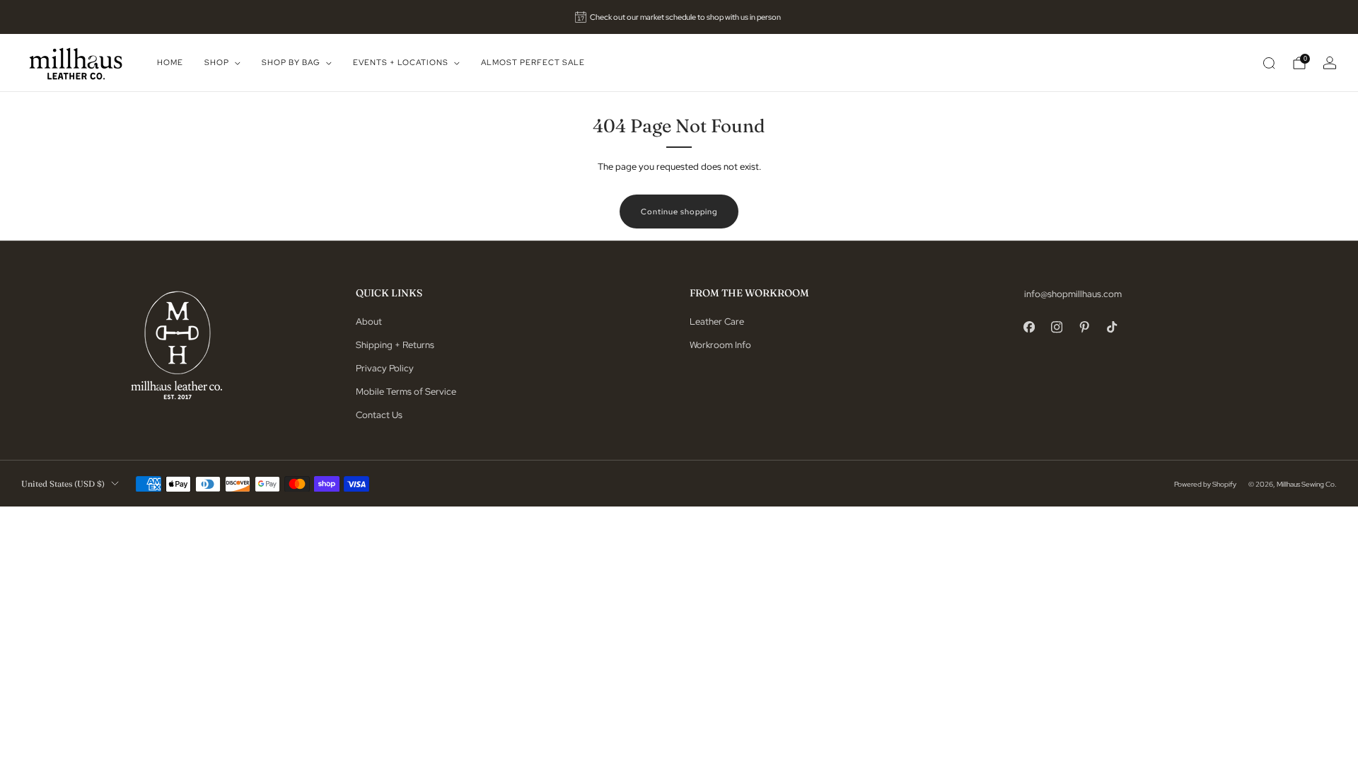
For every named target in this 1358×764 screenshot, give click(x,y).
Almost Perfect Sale (533, 62)
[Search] (1269, 63)
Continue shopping (679, 211)
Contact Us (379, 415)
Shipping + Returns (395, 345)
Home (170, 62)
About (369, 322)
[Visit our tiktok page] (1112, 327)
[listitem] (679, 17)
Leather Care (717, 322)
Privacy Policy (385, 368)
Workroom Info (720, 345)
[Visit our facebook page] (1029, 327)
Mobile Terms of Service (406, 392)
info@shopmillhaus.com (1073, 294)
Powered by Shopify (1205, 484)
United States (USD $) (63, 484)
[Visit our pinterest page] (1084, 327)
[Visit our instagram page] (1057, 327)
